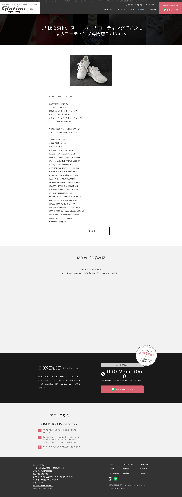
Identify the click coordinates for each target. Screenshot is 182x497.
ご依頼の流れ (121, 9)
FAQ (141, 5)
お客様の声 (152, 9)
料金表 (132, 9)
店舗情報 (130, 5)
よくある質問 (114, 473)
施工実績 (141, 9)
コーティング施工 (106, 9)
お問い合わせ (152, 5)
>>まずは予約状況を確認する (43, 486)
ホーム (112, 464)
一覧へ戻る (91, 231)
